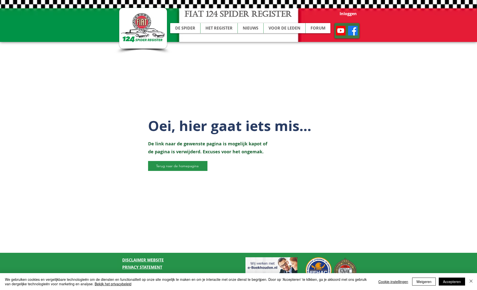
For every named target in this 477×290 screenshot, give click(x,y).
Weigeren (424, 281)
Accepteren (452, 281)
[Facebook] (353, 30)
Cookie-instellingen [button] (393, 281)
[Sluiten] (471, 281)
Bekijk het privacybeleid (113, 283)
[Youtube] (341, 30)
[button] (185, 28)
